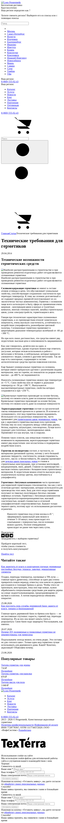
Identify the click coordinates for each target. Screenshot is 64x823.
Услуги (10, 92)
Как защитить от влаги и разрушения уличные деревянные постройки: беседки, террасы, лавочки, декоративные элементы (31, 569)
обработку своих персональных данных (24, 784)
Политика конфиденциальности (17, 725)
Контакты (12, 108)
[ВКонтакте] (3, 535)
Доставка (12, 100)
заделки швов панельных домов (21, 461)
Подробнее (6, 671)
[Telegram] (11, 535)
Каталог (11, 89)
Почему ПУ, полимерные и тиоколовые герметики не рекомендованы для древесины (28, 633)
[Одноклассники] (7, 535)
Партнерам (12, 102)
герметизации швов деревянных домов (37, 419)
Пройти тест (7, 554)
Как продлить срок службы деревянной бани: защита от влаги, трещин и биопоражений (29, 607)
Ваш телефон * (8, 772)
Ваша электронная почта (14, 775)
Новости (11, 94)
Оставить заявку (9, 778)
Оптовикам (13, 105)
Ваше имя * (7, 769)
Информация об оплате (46, 725)
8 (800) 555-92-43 (9, 81)
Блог (9, 97)
